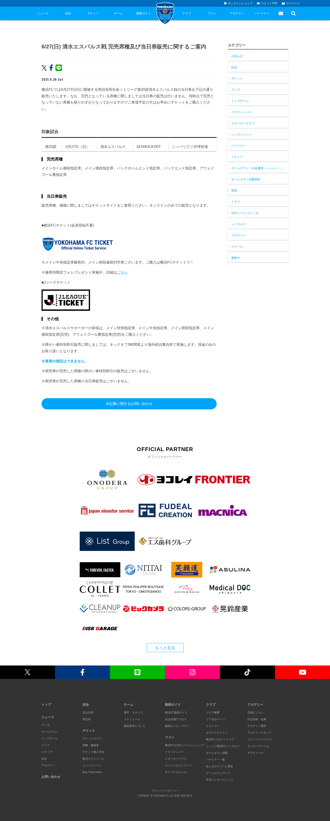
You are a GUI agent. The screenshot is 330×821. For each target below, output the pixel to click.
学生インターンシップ (219, 779)
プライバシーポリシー (165, 790)
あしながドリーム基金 (219, 766)
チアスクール (255, 752)
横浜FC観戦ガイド (176, 712)
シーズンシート (241, 134)
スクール (237, 246)
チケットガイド (92, 738)
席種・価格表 (91, 745)
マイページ (293, 3)
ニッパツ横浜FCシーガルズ (222, 746)
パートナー (262, 13)
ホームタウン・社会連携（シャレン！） (257, 168)
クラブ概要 (213, 712)
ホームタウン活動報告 (245, 179)
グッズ (235, 89)
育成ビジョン (255, 712)
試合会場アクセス (176, 719)
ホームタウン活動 (217, 752)
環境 (234, 190)
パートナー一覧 (215, 759)
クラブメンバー (241, 112)
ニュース (43, 13)
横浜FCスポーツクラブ (220, 739)
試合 (68, 13)
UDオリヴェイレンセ (245, 213)
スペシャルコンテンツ (178, 765)
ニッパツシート (92, 765)
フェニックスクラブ (259, 739)
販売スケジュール (93, 758)
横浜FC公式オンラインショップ (184, 745)
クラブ (186, 13)
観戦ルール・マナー (177, 726)
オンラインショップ (240, 3)
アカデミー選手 (256, 726)
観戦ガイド (143, 13)
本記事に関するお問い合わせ (129, 404)
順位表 (87, 719)
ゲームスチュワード (218, 773)
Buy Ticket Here (92, 772)
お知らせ (237, 56)
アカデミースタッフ (259, 732)
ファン (211, 13)
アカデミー (237, 13)
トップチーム (240, 101)
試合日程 (88, 712)
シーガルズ (238, 224)
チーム (118, 13)
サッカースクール (258, 746)
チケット (93, 13)
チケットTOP (269, 3)
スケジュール (132, 719)
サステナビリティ (217, 732)
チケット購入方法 (93, 752)
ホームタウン (50, 731)
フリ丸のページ (215, 719)
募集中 (235, 257)
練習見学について (134, 726)
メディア (237, 157)
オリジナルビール (176, 772)
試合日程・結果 (256, 719)
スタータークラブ (243, 123)
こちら (122, 272)
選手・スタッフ (133, 712)
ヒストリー (213, 726)
